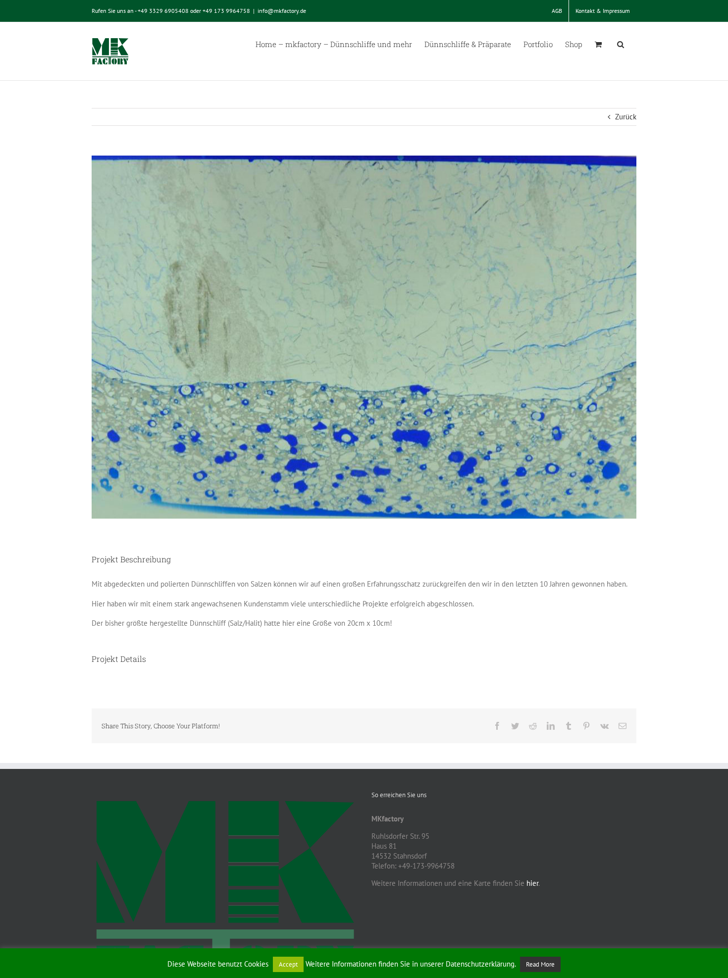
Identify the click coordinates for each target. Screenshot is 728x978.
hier (532, 883)
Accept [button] (288, 964)
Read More (540, 964)
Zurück (625, 116)
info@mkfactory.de (282, 10)
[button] (620, 43)
